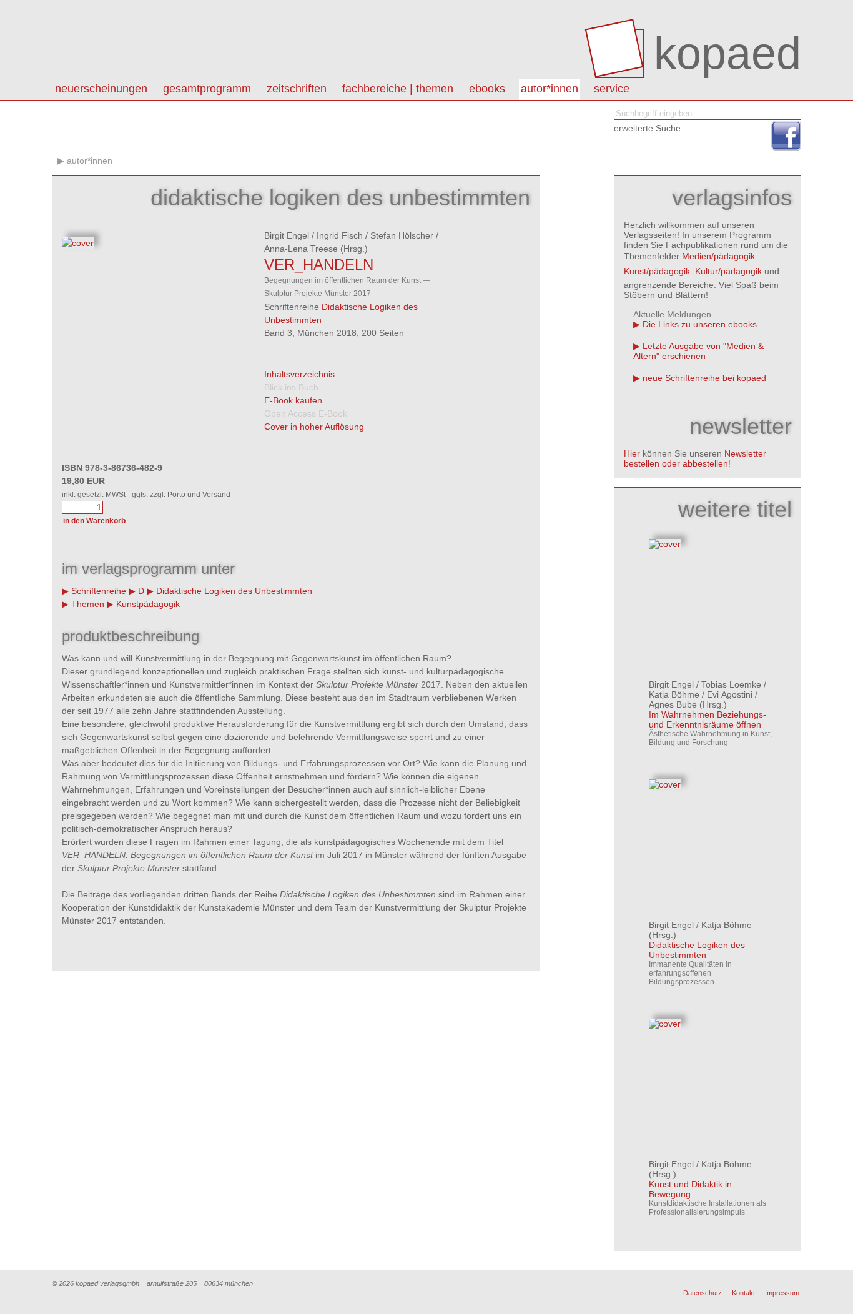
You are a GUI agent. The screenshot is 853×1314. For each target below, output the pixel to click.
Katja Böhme (674, 694)
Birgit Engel (286, 235)
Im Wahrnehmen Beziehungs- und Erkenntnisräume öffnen (707, 719)
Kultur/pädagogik (728, 271)
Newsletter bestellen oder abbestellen (695, 458)
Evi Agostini (729, 694)
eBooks (487, 88)
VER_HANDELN (318, 264)
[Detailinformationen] (665, 544)
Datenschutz (702, 1293)
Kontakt (743, 1293)
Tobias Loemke (731, 684)
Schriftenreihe (98, 591)
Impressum (782, 1293)
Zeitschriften (297, 88)
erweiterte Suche (647, 128)
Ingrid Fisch (340, 235)
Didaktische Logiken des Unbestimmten (234, 591)
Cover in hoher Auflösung (314, 427)
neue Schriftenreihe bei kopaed (704, 378)
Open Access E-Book (305, 413)
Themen (87, 604)
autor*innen (549, 88)
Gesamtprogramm (207, 88)
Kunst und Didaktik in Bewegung (690, 1189)
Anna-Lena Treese (301, 249)
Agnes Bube (673, 704)
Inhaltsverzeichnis (299, 374)
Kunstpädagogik (148, 604)
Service (611, 88)
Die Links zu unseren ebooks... (703, 324)
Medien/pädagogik (718, 256)
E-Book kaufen (293, 400)
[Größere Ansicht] (78, 243)
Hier (632, 453)
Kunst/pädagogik (657, 271)
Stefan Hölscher (401, 235)
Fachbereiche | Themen (397, 88)
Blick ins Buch (291, 387)
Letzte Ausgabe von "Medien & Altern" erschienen (698, 351)
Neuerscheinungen (101, 88)
